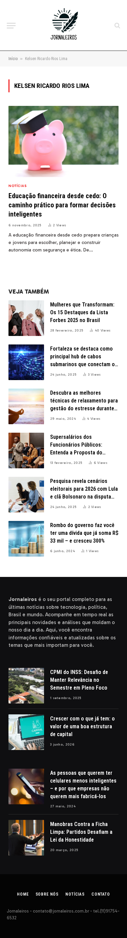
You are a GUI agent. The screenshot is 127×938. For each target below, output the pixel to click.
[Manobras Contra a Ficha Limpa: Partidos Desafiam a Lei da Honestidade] (26, 838)
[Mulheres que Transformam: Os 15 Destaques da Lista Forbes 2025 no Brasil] (26, 318)
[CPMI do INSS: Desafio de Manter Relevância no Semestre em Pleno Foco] (26, 686)
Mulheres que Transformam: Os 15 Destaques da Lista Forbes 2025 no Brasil (82, 312)
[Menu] (11, 25)
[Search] (116, 25)
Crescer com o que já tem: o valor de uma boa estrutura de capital (82, 726)
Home (22, 894)
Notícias (75, 894)
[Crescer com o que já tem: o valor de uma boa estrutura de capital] (26, 732)
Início (13, 58)
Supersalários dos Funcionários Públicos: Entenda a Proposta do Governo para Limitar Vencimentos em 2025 (76, 452)
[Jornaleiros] (64, 25)
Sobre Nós (47, 894)
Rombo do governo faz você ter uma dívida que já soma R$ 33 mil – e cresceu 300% (84, 533)
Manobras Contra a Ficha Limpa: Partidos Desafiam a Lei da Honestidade (81, 832)
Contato (100, 894)
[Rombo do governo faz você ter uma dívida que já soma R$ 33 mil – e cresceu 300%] (26, 539)
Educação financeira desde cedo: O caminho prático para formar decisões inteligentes (62, 205)
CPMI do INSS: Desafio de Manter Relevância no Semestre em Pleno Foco (79, 680)
